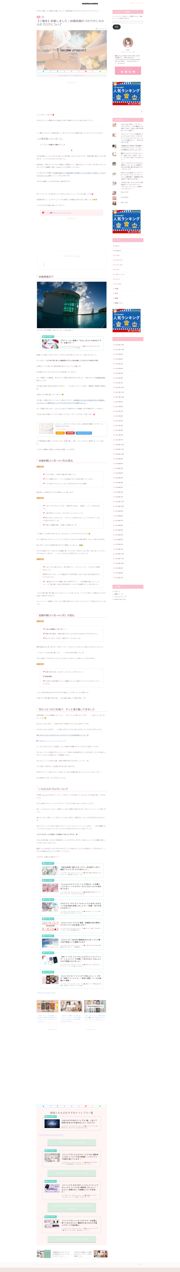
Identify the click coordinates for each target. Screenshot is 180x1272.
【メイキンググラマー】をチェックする (72, 1239)
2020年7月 (119, 468)
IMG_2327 (124, 202)
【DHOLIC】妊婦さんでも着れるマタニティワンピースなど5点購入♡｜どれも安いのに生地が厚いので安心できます (71, 1018)
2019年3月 (119, 540)
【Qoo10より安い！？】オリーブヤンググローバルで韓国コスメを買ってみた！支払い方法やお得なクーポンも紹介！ (132, 127)
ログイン (117, 591)
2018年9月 (119, 568)
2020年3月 (119, 487)
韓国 (116, 298)
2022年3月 (119, 373)
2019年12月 (119, 502)
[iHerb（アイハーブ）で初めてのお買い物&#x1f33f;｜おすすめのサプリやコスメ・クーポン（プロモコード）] (95, 1006)
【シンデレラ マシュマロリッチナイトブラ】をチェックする (71, 1207)
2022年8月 (119, 354)
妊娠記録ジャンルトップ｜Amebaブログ (52, 741)
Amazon (60, 433)
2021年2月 (119, 435)
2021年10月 (119, 397)
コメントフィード (120, 597)
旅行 (116, 293)
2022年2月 (119, 378)
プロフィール (119, 274)
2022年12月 (119, 345)
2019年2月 (119, 544)
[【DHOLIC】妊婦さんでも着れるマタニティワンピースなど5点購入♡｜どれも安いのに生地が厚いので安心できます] (71, 1006)
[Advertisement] (72, 97)
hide (77, 256)
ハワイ (117, 270)
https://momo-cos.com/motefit (51, 1135)
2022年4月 (119, 369)
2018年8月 (119, 573)
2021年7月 (119, 411)
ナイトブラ (119, 265)
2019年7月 (119, 521)
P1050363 (124, 197)
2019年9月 (119, 511)
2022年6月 (119, 359)
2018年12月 (119, 554)
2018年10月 (119, 563)
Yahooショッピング (83, 433)
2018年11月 (119, 559)
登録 (116, 27)
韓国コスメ (119, 303)
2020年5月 (119, 478)
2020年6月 (119, 473)
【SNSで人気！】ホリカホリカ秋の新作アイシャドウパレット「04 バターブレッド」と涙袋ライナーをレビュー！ (132, 185)
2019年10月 (119, 506)
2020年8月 (119, 464)
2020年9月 (119, 459)
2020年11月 (119, 449)
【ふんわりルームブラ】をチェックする (72, 1173)
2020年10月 (119, 454)
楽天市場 (70, 433)
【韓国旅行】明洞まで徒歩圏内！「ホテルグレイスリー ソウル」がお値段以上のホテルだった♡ (132, 148)
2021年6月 (119, 416)
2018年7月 (119, 578)
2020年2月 (119, 492)
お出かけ (118, 251)
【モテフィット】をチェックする (71, 1142)
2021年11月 (119, 392)
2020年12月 (119, 445)
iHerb (117, 246)
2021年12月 (119, 387)
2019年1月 (119, 549)
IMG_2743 (124, 192)
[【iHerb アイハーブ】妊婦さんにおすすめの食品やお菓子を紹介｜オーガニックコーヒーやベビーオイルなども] (47, 1006)
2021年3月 (119, 430)
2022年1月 (119, 383)
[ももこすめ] (90, 6)
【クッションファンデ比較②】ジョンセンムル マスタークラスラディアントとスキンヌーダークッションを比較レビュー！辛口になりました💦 (132, 138)
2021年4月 (119, 426)
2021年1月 (119, 440)
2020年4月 (119, 483)
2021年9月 (119, 402)
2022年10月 (119, 350)
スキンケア (119, 260)
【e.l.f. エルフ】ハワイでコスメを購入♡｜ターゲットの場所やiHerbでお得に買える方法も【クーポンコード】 (132, 166)
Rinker (63, 428)
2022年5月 (119, 364)
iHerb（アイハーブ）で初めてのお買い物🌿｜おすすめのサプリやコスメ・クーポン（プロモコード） (95, 1017)
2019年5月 (119, 530)
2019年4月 (119, 535)
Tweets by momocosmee (46, 993)
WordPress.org (120, 599)
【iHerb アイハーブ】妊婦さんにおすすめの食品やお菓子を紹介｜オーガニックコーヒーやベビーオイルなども (47, 1018)
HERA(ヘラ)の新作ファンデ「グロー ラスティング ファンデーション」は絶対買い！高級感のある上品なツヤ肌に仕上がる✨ (132, 176)
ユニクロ (118, 284)
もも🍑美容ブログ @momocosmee (59, 213)
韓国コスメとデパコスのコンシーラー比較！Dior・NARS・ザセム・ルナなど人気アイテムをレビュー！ (132, 156)
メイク (117, 279)
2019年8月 (119, 516)
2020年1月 (119, 497)
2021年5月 (119, 421)
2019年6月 (119, 525)
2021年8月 (119, 407)
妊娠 (39, 17)
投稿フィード (118, 594)
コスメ (117, 255)
